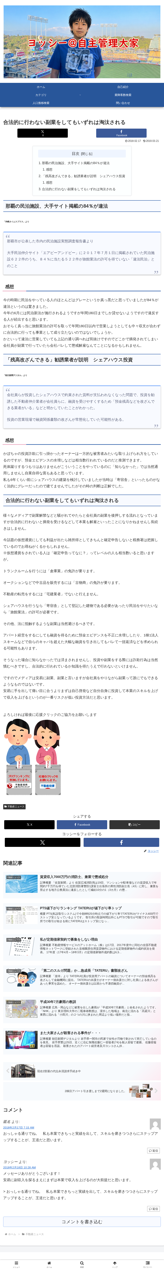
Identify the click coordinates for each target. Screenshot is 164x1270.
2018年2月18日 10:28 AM (19, 1167)
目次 (75, 153)
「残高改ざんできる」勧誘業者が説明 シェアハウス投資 (83, 176)
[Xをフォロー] (42, 842)
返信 (155, 1150)
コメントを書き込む (82, 1221)
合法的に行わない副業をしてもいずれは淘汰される (79, 189)
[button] (151, 814)
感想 (49, 169)
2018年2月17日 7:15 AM (18, 1127)
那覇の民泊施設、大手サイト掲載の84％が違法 (76, 163)
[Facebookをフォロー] (121, 842)
